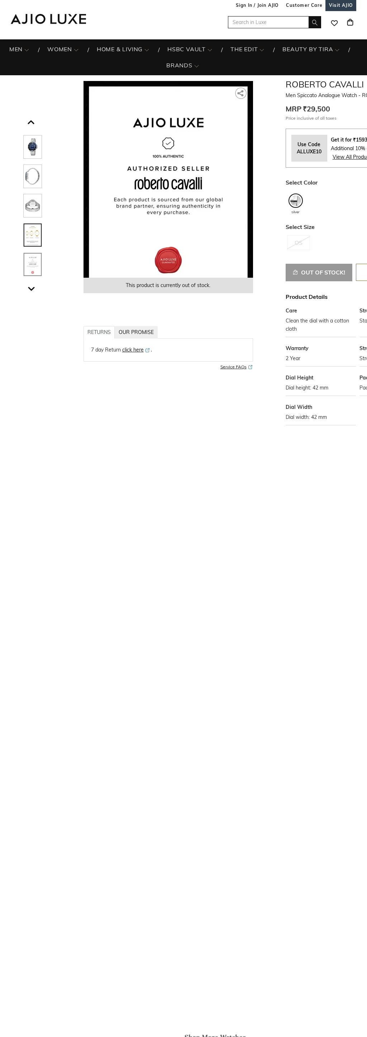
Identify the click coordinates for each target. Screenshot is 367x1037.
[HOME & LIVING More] (147, 49)
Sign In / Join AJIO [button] (257, 5)
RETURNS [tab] (99, 332)
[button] (30, 120)
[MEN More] (27, 49)
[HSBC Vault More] (210, 49)
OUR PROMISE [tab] (136, 332)
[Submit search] (315, 22)
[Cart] (350, 22)
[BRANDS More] (196, 65)
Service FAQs (233, 366)
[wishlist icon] (334, 22)
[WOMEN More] (76, 49)
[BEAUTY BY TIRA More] (337, 49)
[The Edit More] (262, 49)
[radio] (295, 203)
